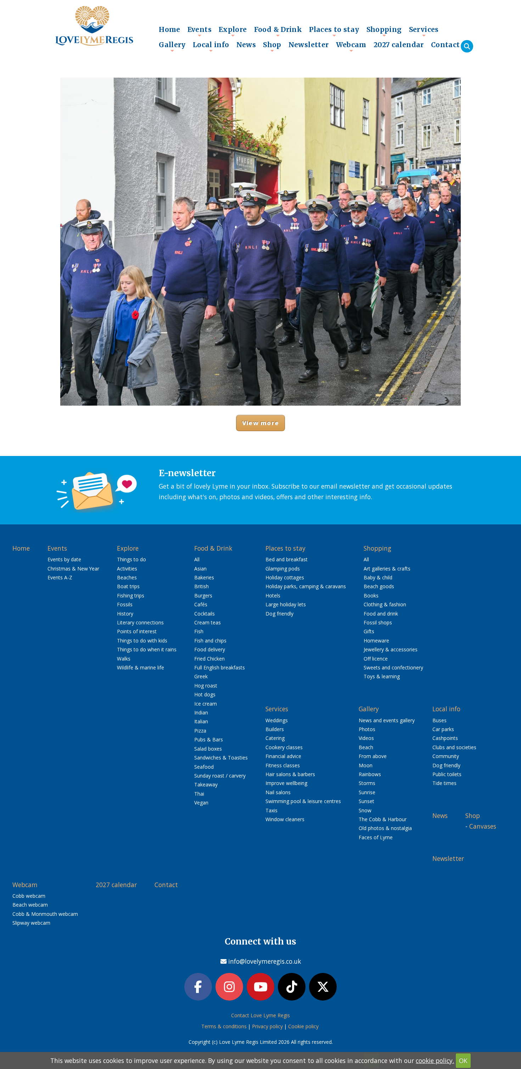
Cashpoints (445, 738)
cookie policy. (435, 1060)
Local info (211, 46)
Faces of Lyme (376, 837)
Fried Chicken (209, 658)
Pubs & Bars (208, 739)
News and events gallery (387, 720)
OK (463, 1060)
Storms (367, 783)
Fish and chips (210, 640)
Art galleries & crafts (387, 568)
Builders (274, 729)
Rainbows (370, 774)
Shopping (384, 31)
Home (169, 29)
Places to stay (334, 31)
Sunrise (367, 792)
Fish (198, 631)
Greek (201, 676)
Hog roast (205, 685)
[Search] (467, 46)
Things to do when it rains (147, 649)
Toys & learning (382, 676)
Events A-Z (59, 577)
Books (371, 595)
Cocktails (204, 613)
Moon (365, 765)
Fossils (125, 604)
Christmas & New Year (73, 568)
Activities (127, 568)
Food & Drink (278, 31)
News (246, 44)
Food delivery (209, 649)
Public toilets (446, 774)
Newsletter (308, 44)
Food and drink (381, 613)
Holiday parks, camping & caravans (305, 586)
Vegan (201, 802)
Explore (233, 31)
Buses (439, 720)
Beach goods (379, 586)
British (201, 586)
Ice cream (205, 703)
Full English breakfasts (219, 667)
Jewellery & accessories (391, 649)
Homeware (376, 640)
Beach (366, 747)
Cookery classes (284, 747)
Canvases (482, 826)
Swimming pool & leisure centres (303, 801)
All (197, 559)
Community (445, 756)
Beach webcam (30, 904)
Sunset (366, 801)
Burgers (203, 595)
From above (373, 756)
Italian (201, 721)
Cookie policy (303, 1026)
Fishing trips (130, 595)
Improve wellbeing (286, 783)
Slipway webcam (31, 922)
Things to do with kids (142, 640)
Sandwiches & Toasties (221, 757)
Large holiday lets (285, 604)
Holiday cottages (284, 577)
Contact (445, 44)
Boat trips (128, 586)
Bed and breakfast (286, 559)
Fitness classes (282, 765)
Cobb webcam (28, 895)
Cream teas (207, 622)
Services (424, 31)
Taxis (271, 810)
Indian (201, 712)
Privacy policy (267, 1026)
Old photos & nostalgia (385, 828)
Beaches (127, 577)
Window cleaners (284, 819)
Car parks (443, 729)
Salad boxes (208, 748)
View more (260, 423)
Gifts (369, 631)
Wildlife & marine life (140, 667)
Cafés (200, 604)
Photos (367, 729)
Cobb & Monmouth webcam (45, 914)
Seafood (204, 766)
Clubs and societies (454, 747)
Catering (275, 738)
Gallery (172, 46)
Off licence (376, 658)
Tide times (444, 783)
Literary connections (140, 622)
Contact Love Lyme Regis (260, 1015)
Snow (365, 810)
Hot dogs (204, 694)
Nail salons (278, 792)
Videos (366, 738)
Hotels (272, 595)
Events (199, 31)
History (125, 613)
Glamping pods (282, 568)
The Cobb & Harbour (383, 819)
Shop (272, 46)
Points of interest (137, 631)
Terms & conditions (224, 1026)
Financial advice (283, 756)
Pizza (200, 730)
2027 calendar (399, 44)
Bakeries (204, 577)
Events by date (64, 559)
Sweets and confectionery (393, 667)
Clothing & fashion (385, 604)
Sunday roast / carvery (220, 775)
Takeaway (206, 784)
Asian (200, 568)
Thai (199, 793)
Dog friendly (279, 613)
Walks (123, 658)
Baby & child (378, 577)
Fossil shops (378, 622)
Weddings (276, 720)
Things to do (131, 559)
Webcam (351, 46)
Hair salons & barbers (290, 774)
